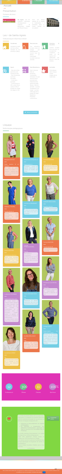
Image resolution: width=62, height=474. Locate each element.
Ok (44, 472)
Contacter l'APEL (53, 418)
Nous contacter (32, 112)
